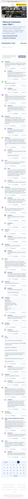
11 (16, 465)
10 (13, 465)
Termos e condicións (21, 484)
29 (7, 473)
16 (10, 467)
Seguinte (16, 475)
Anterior (6, 462)
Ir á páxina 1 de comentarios (9, 38)
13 (23, 465)
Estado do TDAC (23, 489)
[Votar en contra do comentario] (8, 68)
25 (17, 470)
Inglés (12, 4)
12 (19, 465)
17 (14, 467)
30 (10, 473)
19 (20, 467)
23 (10, 470)
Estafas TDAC (15, 489)
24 (14, 470)
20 (23, 467)
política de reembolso (6, 489)
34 (23, 473)
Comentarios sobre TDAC (14, 11)
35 (10, 475)
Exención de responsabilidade (8, 487)
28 (4, 473)
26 (20, 470)
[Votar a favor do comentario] (5, 68)
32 (17, 473)
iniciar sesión (23, 43)
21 (4, 470)
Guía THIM (14, 491)
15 (7, 467)
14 (4, 467)
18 (17, 467)
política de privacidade (21, 487)
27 (23, 470)
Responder (13, 68)
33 (20, 473)
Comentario (22, 56)
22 (7, 470)
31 (14, 473)
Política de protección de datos (9, 484)
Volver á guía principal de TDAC (10, 35)
